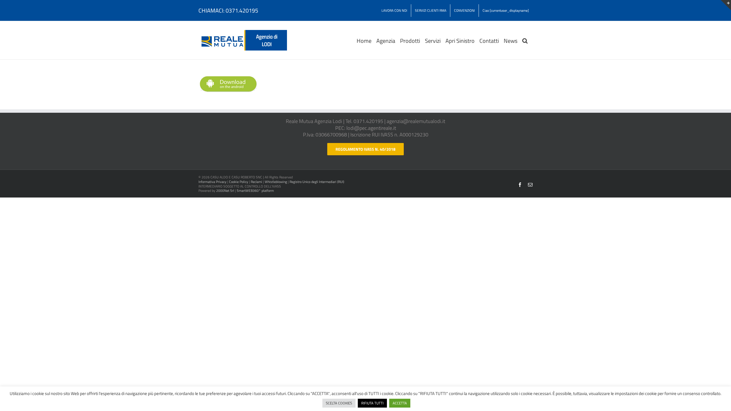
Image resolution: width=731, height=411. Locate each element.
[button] (525, 40)
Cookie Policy (238, 181)
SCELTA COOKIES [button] (339, 403)
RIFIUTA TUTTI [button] (372, 403)
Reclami (256, 181)
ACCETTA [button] (400, 403)
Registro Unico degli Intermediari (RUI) (317, 181)
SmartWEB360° (255, 190)
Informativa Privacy (212, 181)
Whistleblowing (276, 181)
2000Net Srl (225, 190)
